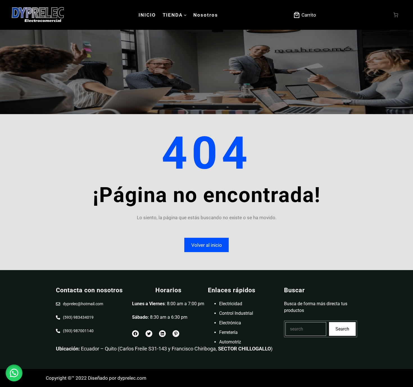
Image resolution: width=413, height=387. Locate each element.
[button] (14, 373)
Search (342, 329)
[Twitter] (149, 333)
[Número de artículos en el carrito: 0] (396, 15)
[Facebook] (135, 333)
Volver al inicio (206, 245)
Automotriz (230, 342)
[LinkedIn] (162, 333)
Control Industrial (236, 313)
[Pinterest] (176, 333)
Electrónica (230, 322)
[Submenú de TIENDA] (185, 14)
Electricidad (230, 303)
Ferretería (228, 332)
